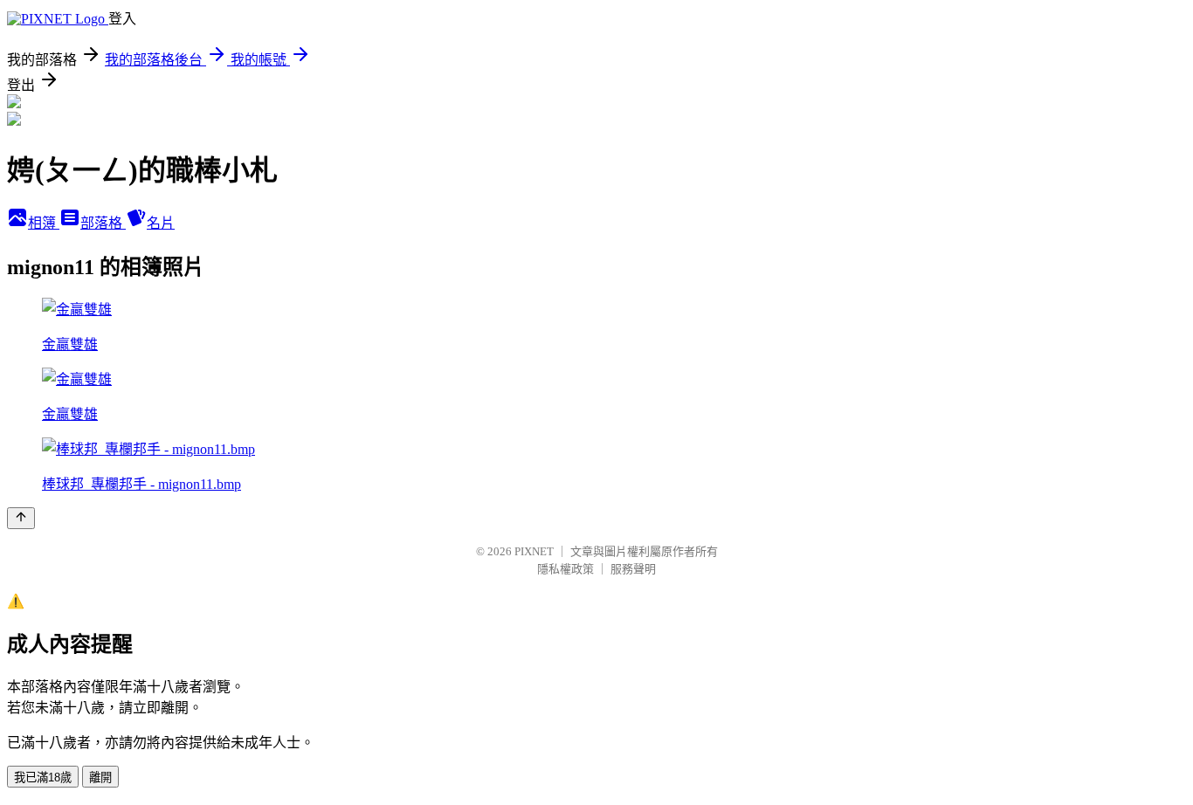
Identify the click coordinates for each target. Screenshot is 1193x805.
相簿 (43, 223)
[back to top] (21, 518)
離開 (100, 777)
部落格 (103, 223)
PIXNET (534, 551)
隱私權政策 (565, 568)
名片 (161, 223)
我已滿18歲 (43, 777)
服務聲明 (633, 568)
